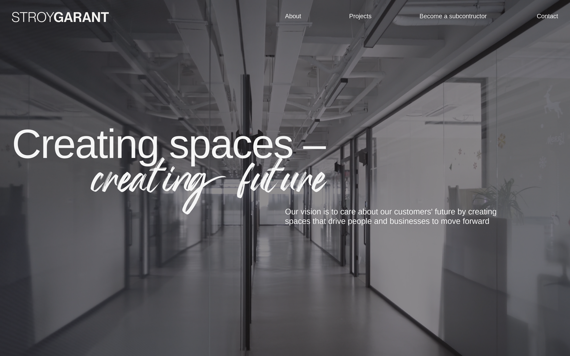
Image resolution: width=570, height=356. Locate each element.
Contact (547, 16)
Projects (360, 16)
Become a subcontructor (453, 16)
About (293, 16)
